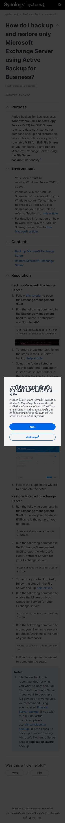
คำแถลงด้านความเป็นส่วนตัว (25, 409)
